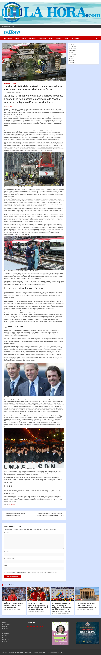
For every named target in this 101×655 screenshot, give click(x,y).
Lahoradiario (19, 92)
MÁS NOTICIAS (8, 83)
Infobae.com (11, 504)
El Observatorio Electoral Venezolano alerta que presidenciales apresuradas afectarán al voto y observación (49, 515)
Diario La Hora (15, 652)
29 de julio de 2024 (8, 609)
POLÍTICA (16, 38)
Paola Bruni (9, 106)
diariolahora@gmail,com (33, 629)
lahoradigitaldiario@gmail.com (35, 626)
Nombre (6, 551)
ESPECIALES (75, 38)
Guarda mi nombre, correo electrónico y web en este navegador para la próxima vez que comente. (31, 572)
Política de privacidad (25, 652)
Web (5, 565)
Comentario (7, 532)
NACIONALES (32, 38)
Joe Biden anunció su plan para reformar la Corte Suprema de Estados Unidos (86, 605)
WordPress (60, 652)
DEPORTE (66, 38)
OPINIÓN (51, 38)
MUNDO (24, 38)
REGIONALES (42, 38)
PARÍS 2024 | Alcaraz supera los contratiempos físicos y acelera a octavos (13, 605)
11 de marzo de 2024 (9, 92)
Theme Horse (41, 652)
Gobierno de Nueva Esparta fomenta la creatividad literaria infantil (16, 514)
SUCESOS (58, 38)
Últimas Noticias (9, 585)
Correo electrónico (9, 558)
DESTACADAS (8, 38)
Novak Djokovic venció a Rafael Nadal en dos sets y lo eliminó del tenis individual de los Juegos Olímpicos (38, 606)
